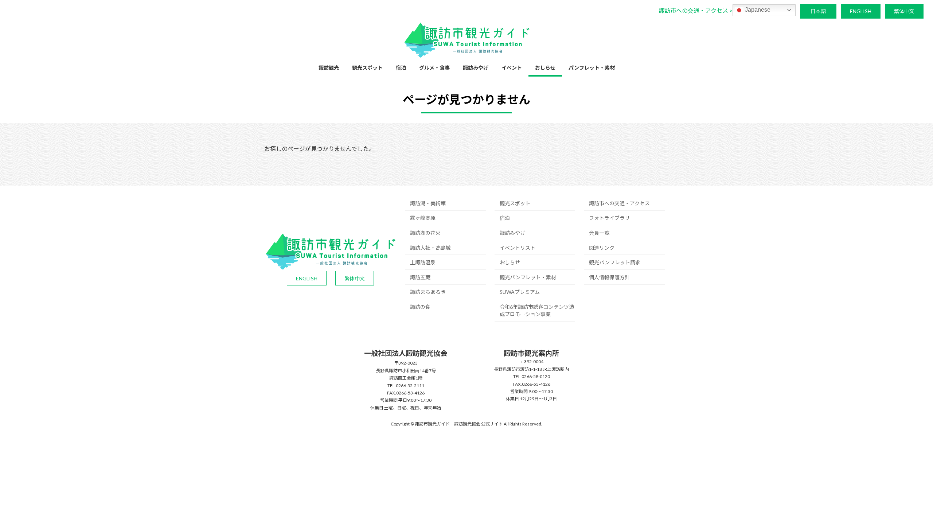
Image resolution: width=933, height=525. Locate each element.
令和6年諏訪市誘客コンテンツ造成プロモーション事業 (537, 310)
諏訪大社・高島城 (430, 248)
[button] (696, 10)
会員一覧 (599, 233)
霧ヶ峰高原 (423, 218)
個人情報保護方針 (609, 277)
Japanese (756, 10)
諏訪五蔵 (420, 277)
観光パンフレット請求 (614, 262)
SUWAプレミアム (520, 292)
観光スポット (515, 203)
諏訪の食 (420, 307)
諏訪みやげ (512, 233)
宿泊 (505, 218)
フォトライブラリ (609, 218)
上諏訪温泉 (423, 262)
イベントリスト (517, 248)
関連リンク (601, 248)
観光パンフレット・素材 (528, 277)
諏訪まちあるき (428, 292)
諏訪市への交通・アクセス (619, 203)
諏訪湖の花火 (425, 233)
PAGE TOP (906, 502)
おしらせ (510, 262)
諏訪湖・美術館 (428, 203)
